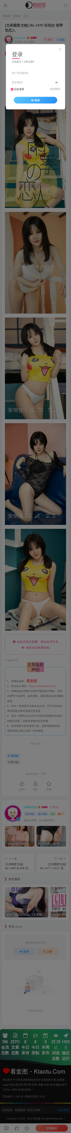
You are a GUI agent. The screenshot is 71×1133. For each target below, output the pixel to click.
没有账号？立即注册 (22, 61)
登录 (37, 100)
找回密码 (55, 89)
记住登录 (19, 89)
